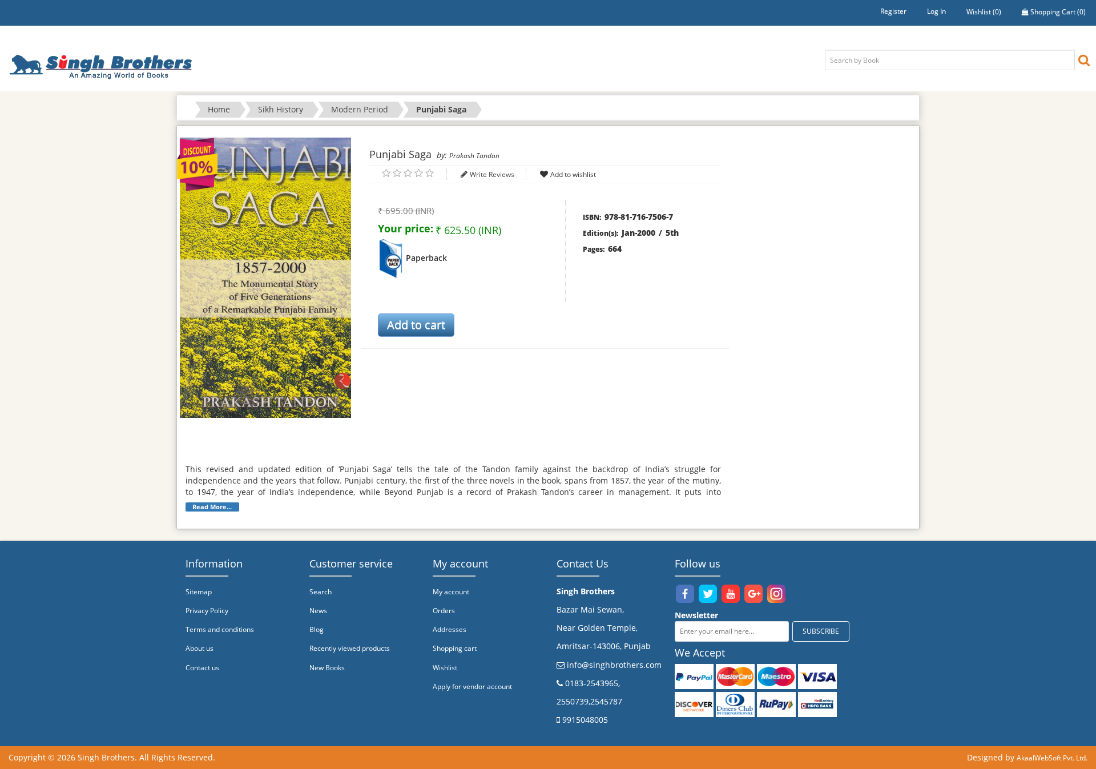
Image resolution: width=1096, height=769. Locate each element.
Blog (316, 629)
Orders (444, 610)
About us (199, 648)
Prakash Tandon (474, 155)
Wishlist (445, 668)
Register (893, 11)
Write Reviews (492, 174)
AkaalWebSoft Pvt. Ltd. (1052, 758)
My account (451, 592)
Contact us (202, 668)
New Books (327, 668)
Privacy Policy (207, 610)
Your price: (405, 228)
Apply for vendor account (472, 686)
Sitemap (199, 592)
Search (320, 592)
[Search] (1084, 60)
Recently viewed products (349, 648)
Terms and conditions (220, 629)
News (318, 610)
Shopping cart (455, 648)
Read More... (212, 507)
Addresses (449, 629)
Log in (936, 11)
